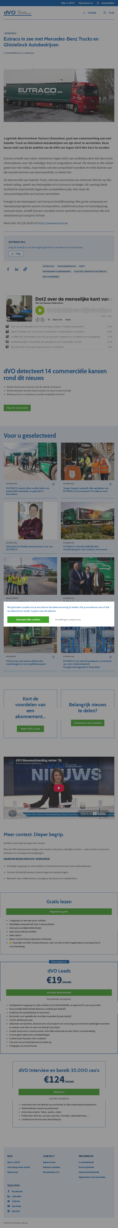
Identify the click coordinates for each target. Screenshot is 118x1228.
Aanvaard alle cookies (28, 619)
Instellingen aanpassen (68, 619)
